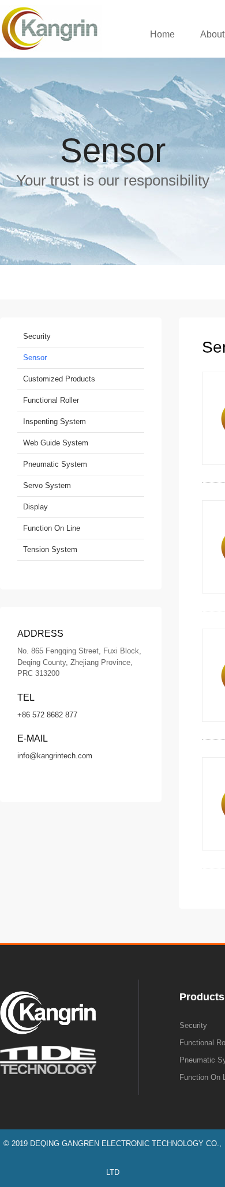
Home (162, 34)
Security (37, 336)
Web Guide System (55, 442)
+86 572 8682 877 (47, 714)
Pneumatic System (55, 464)
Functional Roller (51, 400)
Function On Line (51, 528)
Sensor (35, 357)
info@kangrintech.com (54, 755)
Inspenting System (54, 421)
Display (35, 506)
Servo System (47, 485)
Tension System (50, 549)
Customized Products (59, 379)
